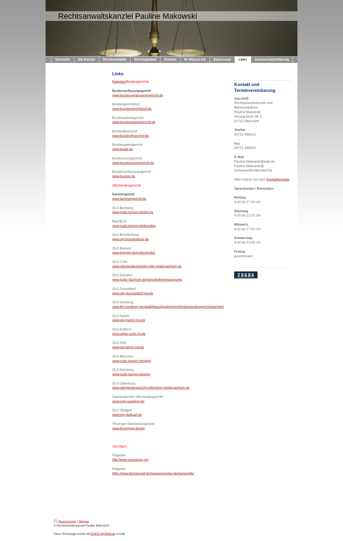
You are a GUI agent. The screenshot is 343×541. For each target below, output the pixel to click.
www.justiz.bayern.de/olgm (131, 361)
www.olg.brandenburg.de (130, 239)
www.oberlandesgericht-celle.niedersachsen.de (147, 266)
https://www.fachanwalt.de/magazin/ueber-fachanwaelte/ (153, 473)
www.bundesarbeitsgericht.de (133, 122)
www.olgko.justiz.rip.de (129, 334)
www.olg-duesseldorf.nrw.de (132, 293)
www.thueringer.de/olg (128, 428)
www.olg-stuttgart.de (127, 415)
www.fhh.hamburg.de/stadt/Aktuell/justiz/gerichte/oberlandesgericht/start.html (168, 307)
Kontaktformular (278, 179)
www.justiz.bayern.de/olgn (131, 374)
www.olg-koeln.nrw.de (128, 347)
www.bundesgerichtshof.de (132, 109)
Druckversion (67, 521)
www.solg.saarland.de (128, 401)
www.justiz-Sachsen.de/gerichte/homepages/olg (147, 280)
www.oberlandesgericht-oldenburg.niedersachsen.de (151, 388)
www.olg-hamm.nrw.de (128, 320)
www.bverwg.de (123, 176)
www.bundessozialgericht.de (133, 163)
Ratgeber (119, 82)
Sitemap (84, 521)
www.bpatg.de (122, 149)
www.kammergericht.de (129, 199)
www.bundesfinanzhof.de (130, 136)
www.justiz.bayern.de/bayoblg (134, 226)
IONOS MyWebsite (102, 533)
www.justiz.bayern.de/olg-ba (132, 212)
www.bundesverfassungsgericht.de (137, 95)
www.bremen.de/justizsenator (133, 253)
